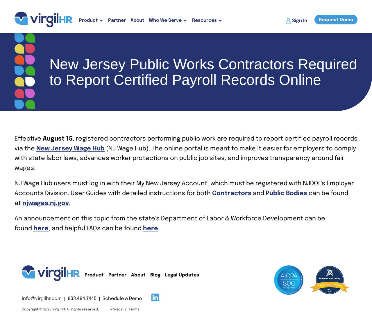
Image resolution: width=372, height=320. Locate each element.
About (137, 20)
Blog (155, 275)
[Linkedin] (155, 297)
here (41, 228)
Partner (117, 20)
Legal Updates (182, 275)
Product (94, 275)
